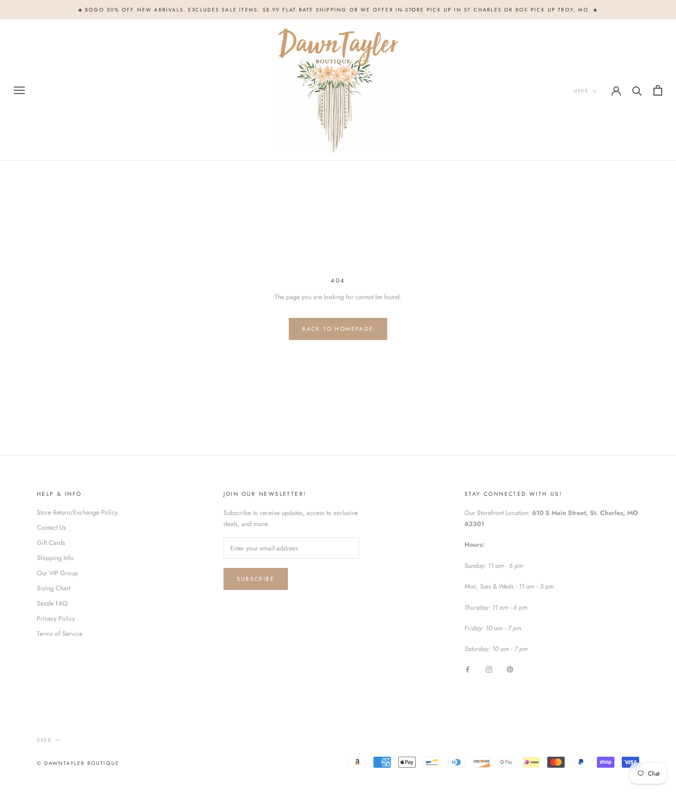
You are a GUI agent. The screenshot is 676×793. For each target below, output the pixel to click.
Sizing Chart (53, 588)
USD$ (581, 90)
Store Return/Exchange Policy (77, 512)
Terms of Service (59, 633)
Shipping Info (55, 557)
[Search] (637, 90)
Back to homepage (337, 329)
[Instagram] (489, 669)
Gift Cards (51, 542)
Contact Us (51, 527)
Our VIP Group (57, 573)
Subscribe (256, 579)
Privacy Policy (56, 618)
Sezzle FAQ (52, 603)
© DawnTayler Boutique (78, 763)
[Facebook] (467, 669)
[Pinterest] (510, 669)
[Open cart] (657, 90)
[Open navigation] (19, 90)
